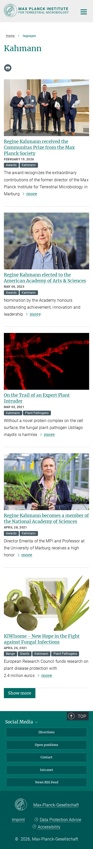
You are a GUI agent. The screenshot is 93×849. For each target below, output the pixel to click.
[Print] (8, 68)
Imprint (18, 819)
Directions (46, 732)
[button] (19, 692)
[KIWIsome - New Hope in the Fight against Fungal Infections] (46, 602)
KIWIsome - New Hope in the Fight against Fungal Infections (42, 639)
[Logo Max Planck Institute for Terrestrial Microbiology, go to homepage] (37, 10)
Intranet (46, 770)
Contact (46, 757)
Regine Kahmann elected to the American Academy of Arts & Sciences (45, 278)
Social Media (19, 722)
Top (82, 716)
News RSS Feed (46, 782)
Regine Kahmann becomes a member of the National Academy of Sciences (46, 518)
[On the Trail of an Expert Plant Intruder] (46, 361)
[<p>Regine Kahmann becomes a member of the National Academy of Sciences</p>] (46, 481)
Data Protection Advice (60, 819)
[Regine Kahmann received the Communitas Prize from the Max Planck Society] (46, 107)
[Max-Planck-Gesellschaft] (23, 805)
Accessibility (49, 826)
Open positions (46, 745)
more (31, 193)
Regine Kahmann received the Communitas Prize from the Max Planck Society (39, 147)
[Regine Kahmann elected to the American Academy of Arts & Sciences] (46, 241)
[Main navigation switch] (84, 12)
